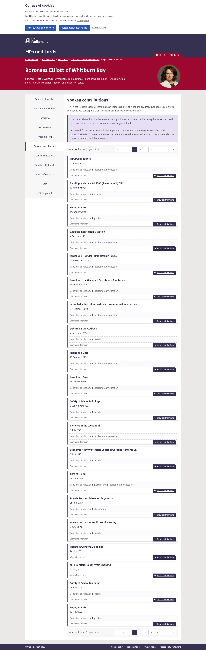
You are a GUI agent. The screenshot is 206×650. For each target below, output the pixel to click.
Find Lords (63, 59)
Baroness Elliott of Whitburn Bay (85, 59)
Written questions (45, 155)
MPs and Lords (40, 52)
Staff (45, 184)
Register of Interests (45, 165)
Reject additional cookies (74, 27)
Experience (45, 118)
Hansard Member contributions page (89, 138)
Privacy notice (150, 647)
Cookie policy (117, 647)
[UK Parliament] (36, 40)
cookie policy (83, 20)
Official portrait (45, 193)
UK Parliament (31, 59)
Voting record (45, 137)
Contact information (45, 99)
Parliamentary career (45, 108)
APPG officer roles (45, 174)
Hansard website (79, 134)
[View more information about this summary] (122, 167)
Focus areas (45, 127)
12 (163, 149)
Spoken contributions (45, 146)
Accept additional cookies (41, 27)
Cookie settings (99, 28)
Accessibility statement (170, 647)
